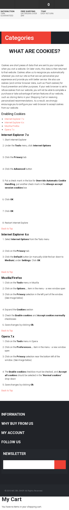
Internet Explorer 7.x (14, 119)
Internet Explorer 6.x (14, 122)
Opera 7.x (9, 129)
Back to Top (7, 228)
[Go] (60, 464)
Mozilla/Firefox (12, 126)
